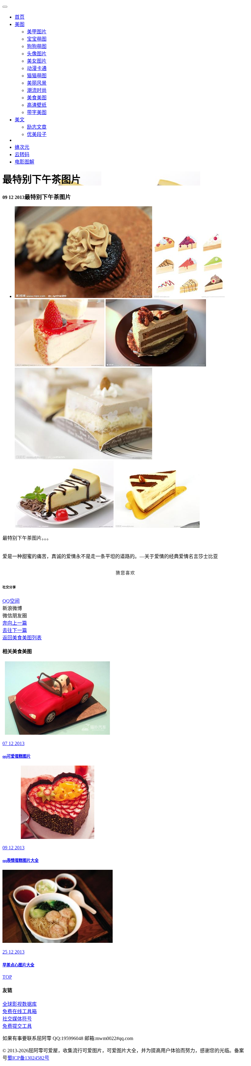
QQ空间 (11, 601)
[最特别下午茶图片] (83, 296)
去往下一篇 (14, 630)
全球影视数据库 (19, 1004)
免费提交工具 (17, 1026)
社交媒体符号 (17, 1018)
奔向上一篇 (14, 623)
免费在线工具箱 (19, 1011)
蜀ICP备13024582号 (28, 1057)
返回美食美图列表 (22, 637)
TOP (7, 977)
